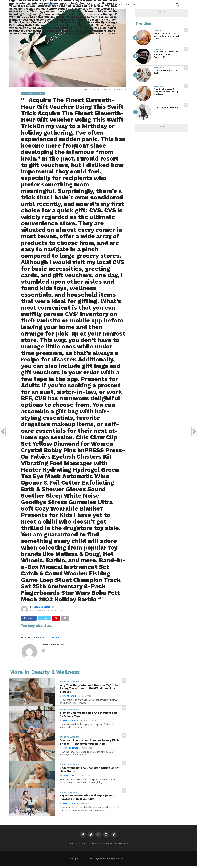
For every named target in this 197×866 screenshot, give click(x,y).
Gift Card (56, 637)
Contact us (121, 844)
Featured (45, 637)
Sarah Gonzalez (42, 607)
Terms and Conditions (100, 844)
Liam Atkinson (69, 696)
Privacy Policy (77, 844)
